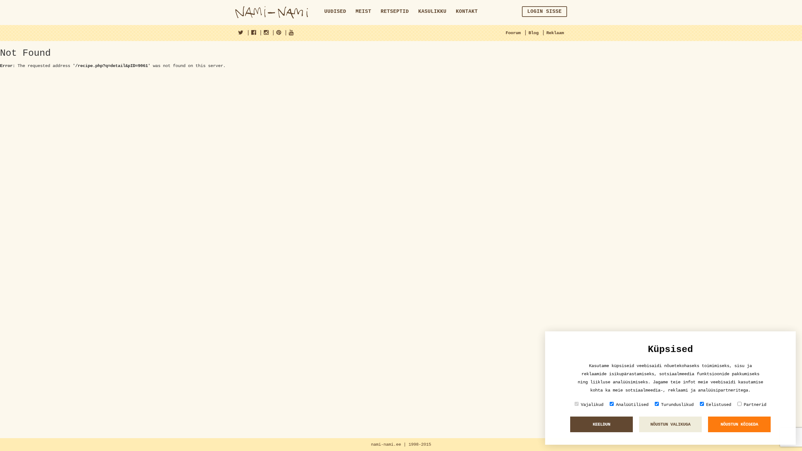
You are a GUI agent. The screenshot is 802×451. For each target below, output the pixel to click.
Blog (534, 32)
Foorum (513, 32)
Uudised (335, 11)
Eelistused (718, 404)
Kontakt (467, 11)
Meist (363, 11)
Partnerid (755, 404)
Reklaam (555, 32)
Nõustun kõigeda (739, 424)
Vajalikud (592, 404)
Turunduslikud (677, 404)
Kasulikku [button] (432, 11)
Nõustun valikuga (670, 424)
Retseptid (395, 11)
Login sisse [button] (544, 11)
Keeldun (601, 424)
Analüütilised (632, 404)
